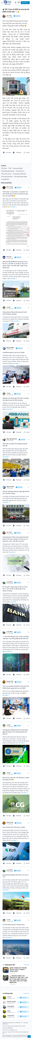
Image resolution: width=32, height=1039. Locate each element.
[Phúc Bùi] (4, 257)
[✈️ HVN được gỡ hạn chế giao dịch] (16, 947)
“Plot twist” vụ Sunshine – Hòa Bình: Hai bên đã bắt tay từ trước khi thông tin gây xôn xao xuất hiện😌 (15, 194)
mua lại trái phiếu (18, 168)
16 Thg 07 (8, 394)
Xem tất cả (26, 993)
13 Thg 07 (8, 774)
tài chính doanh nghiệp (21, 176)
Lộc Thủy (9, 15)
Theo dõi (17, 16)
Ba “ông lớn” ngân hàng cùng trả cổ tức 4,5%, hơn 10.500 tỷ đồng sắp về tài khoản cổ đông (15, 589)
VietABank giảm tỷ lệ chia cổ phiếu (14, 352)
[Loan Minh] (4, 582)
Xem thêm (12, 207)
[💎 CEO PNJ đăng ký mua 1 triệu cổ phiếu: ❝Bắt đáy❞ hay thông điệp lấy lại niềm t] (16, 662)
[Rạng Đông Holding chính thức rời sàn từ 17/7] (16, 901)
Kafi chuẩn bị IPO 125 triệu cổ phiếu (14, 827)
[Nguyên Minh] (4, 348)
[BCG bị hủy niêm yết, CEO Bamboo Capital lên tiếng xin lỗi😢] (16, 804)
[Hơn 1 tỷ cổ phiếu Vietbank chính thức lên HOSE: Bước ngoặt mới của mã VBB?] (16, 706)
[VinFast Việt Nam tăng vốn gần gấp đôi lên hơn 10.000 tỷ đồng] (16, 513)
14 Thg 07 (8, 633)
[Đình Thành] (4, 187)
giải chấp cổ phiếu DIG (20, 173)
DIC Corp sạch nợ (7, 173)
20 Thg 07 (9, 258)
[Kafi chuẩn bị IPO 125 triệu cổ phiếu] (16, 851)
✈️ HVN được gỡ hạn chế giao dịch (14, 924)
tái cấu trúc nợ (20, 171)
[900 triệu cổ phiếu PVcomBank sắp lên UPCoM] (16, 468)
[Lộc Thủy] (4, 532)
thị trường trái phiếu (7, 176)
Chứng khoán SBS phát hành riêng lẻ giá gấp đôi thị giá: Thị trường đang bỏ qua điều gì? (15, 732)
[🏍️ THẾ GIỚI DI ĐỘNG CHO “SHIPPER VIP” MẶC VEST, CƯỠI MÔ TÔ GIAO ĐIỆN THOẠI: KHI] (6, 980)
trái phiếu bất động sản (8, 171)
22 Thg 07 (9, 188)
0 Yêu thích (8, 152)
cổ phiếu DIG (5, 179)
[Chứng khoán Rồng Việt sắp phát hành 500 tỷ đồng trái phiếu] (16, 330)
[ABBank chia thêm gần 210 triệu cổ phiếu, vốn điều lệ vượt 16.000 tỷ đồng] (16, 420)
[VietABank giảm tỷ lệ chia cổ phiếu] (16, 374)
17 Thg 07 (8, 349)
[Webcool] (16, 158)
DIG (10, 168)
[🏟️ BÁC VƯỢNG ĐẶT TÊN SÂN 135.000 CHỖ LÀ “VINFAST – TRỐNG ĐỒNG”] (6, 970)
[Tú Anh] (4, 307)
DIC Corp (4, 168)
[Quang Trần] (4, 681)
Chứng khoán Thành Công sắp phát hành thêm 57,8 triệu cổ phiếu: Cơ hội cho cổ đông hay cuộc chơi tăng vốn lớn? (16, 539)
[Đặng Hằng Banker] (4, 439)
